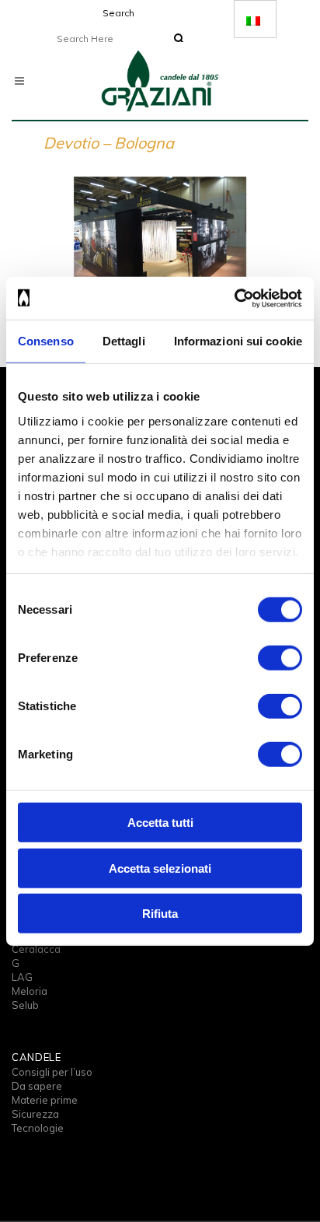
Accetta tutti (160, 822)
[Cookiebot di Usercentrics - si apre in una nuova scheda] (234, 298)
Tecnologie (38, 1127)
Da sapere (37, 1085)
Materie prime (45, 1099)
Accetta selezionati (160, 867)
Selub (25, 1005)
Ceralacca (36, 949)
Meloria (29, 991)
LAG (22, 977)
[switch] (280, 658)
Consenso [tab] (46, 341)
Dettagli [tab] (124, 341)
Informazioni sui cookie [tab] (238, 341)
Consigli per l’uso (52, 1071)
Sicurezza (35, 1113)
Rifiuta (160, 913)
